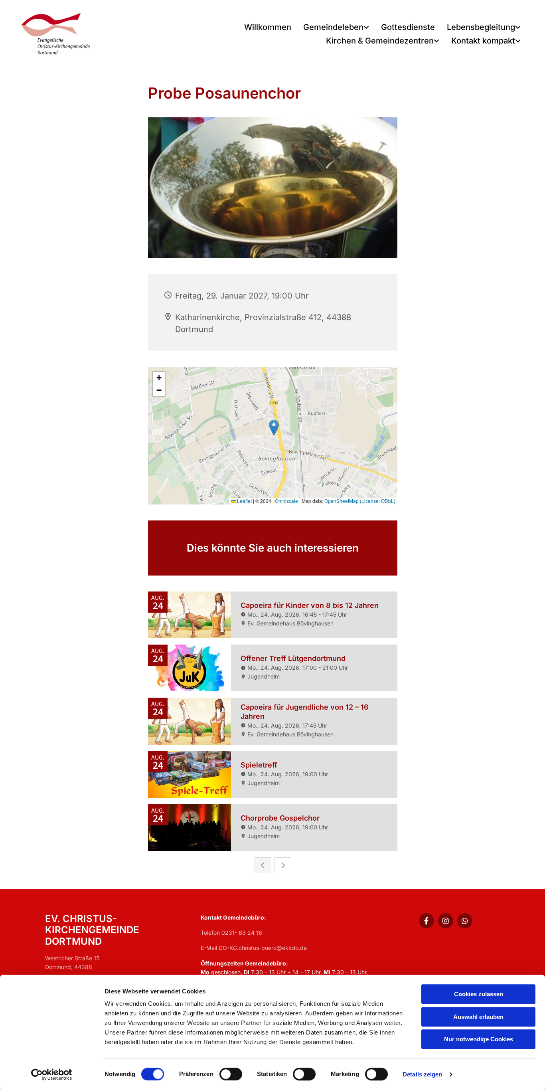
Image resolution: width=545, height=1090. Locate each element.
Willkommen (267, 27)
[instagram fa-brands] (446, 921)
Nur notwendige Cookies (478, 1039)
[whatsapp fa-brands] (465, 921)
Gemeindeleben (333, 27)
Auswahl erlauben (478, 1016)
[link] (336, 28)
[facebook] (426, 921)
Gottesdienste (408, 27)
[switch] (230, 1074)
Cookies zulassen (478, 994)
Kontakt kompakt (483, 40)
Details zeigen (422, 1074)
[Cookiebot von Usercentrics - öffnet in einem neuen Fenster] (52, 1074)
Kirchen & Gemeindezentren (380, 40)
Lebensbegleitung (481, 27)
